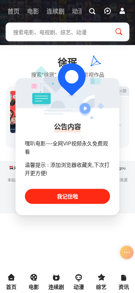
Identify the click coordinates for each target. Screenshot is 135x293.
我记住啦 (67, 196)
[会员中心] (122, 11)
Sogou (120, 168)
